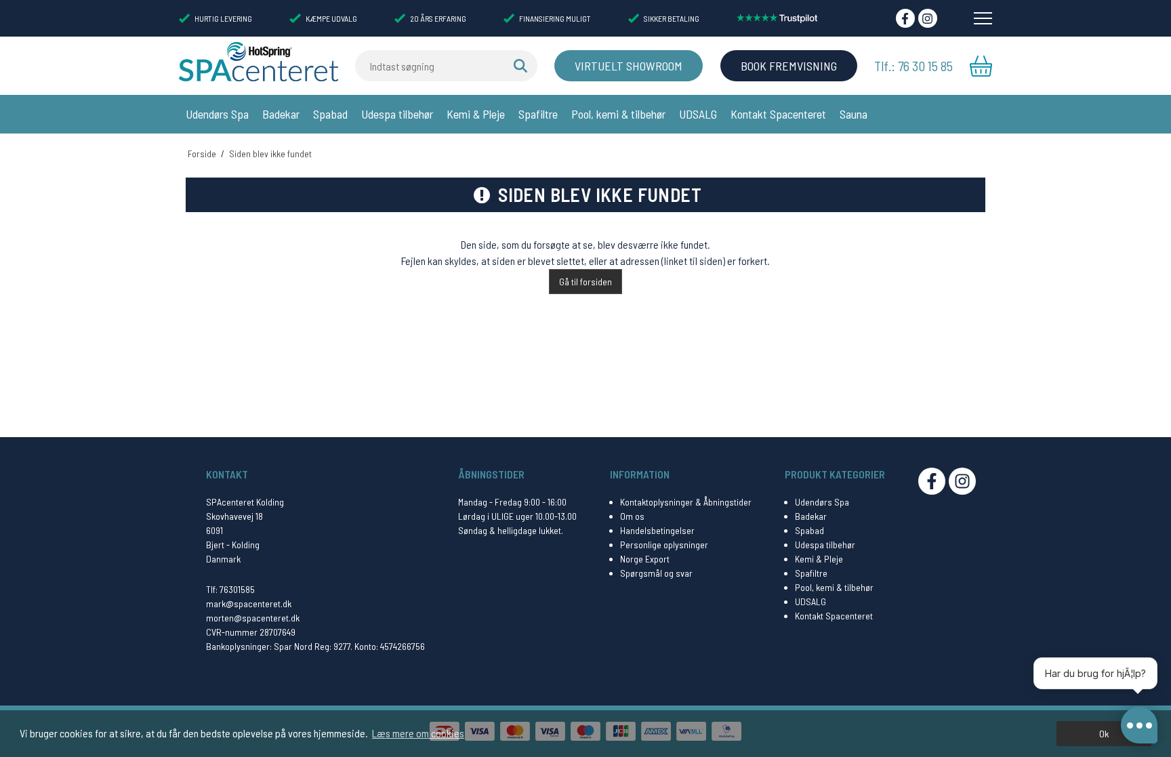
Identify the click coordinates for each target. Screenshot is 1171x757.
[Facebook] (905, 18)
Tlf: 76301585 (230, 589)
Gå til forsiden (585, 281)
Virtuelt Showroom (628, 65)
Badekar (281, 113)
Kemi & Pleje (476, 113)
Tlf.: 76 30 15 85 (913, 66)
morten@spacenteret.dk (253, 617)
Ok (1104, 733)
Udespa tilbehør (397, 113)
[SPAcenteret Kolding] (258, 61)
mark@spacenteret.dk (248, 603)
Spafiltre (538, 113)
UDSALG (698, 113)
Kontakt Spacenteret (778, 113)
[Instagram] (927, 18)
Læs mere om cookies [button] (418, 733)
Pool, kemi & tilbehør (618, 113)
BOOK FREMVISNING (789, 65)
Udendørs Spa (217, 113)
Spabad (330, 113)
